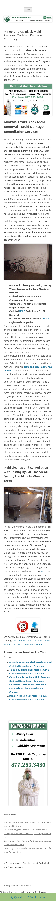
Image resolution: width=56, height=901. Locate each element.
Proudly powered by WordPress (17, 885)
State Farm (30, 644)
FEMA (46, 318)
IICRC (22, 311)
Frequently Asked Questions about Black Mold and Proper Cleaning (26, 865)
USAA (39, 644)
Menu (28, 10)
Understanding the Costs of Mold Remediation (25, 829)
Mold (43, 571)
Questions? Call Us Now (29, 897)
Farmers (38, 640)
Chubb (29, 640)
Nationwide (18, 644)
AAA (23, 640)
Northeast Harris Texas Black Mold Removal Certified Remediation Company (28, 688)
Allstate (17, 640)
